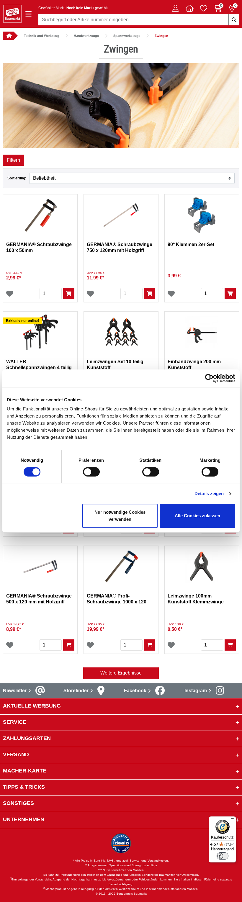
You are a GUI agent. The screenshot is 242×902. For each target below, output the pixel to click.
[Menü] (232, 820)
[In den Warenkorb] (68, 293)
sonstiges (18, 803)
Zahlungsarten (27, 738)
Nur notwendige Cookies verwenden (119, 516)
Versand (16, 754)
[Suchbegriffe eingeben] (233, 19)
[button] (175, 8)
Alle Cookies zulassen (197, 515)
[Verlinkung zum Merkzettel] (204, 8)
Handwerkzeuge (86, 35)
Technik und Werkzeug (41, 35)
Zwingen (161, 35)
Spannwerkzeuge (126, 35)
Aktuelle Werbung (32, 706)
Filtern (13, 160)
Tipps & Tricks (24, 787)
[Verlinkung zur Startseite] (8, 36)
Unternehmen (23, 819)
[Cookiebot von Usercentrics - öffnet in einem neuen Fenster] (209, 378)
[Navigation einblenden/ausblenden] (28, 14)
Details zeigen (209, 493)
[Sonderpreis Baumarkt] (12, 13)
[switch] (91, 472)
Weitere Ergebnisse (121, 672)
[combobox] (138, 19)
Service (14, 722)
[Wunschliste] (9, 293)
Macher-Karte (24, 771)
